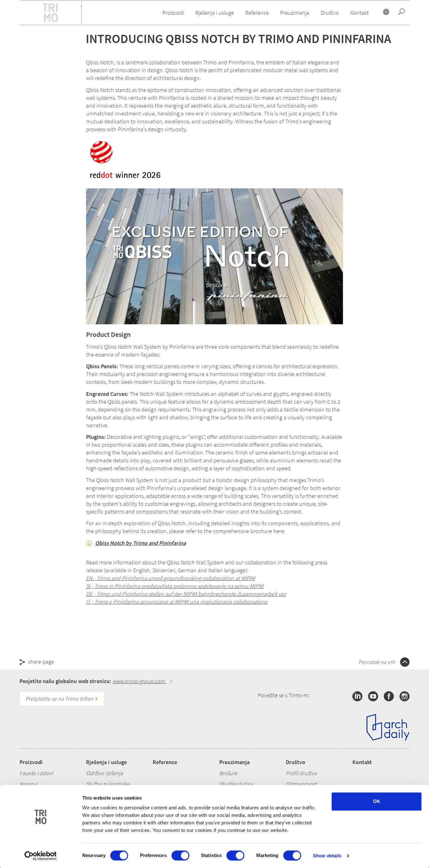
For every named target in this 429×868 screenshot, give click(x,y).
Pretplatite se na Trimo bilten (60, 698)
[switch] (180, 855)
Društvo (295, 762)
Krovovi (28, 784)
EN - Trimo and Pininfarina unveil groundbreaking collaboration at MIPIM (170, 578)
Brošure (228, 773)
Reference (257, 12)
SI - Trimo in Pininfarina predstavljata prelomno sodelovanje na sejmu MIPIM (174, 586)
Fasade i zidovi (36, 773)
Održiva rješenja (104, 773)
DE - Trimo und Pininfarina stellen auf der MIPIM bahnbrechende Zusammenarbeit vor (186, 593)
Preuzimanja (234, 762)
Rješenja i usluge (106, 762)
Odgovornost (301, 784)
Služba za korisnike (107, 784)
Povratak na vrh (377, 662)
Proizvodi (31, 762)
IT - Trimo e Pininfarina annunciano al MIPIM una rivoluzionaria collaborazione (177, 601)
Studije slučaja (236, 784)
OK (376, 801)
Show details (327, 855)
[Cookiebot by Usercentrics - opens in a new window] (40, 855)
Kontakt (362, 762)
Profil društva (301, 773)
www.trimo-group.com (139, 681)
